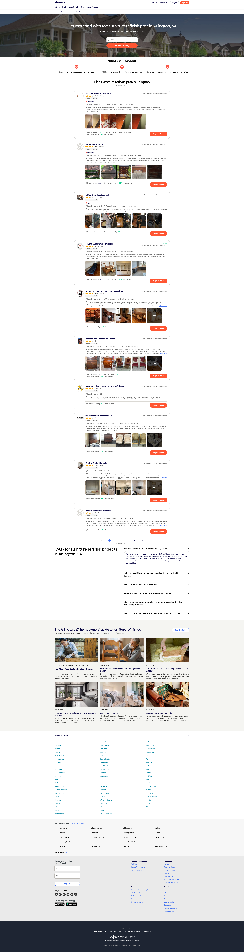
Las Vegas (104, 776)
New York (103, 783)
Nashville (149, 762)
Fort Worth (150, 776)
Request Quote (158, 134)
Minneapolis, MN (97, 837)
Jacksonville (59, 793)
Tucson (57, 749)
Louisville (103, 742)
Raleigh (103, 797)
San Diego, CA (64, 846)
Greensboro (104, 793)
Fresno (57, 752)
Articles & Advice (92, 7)
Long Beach (59, 756)
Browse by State (78, 824)
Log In (174, 3)
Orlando (58, 800)
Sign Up (185, 3)
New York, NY (160, 837)
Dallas (148, 769)
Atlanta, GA (63, 828)
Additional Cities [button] (60, 852)
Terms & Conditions (133, 940)
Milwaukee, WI (64, 837)
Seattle (148, 800)
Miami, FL (158, 833)
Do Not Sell (123, 936)
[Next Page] (142, 540)
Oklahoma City (106, 814)
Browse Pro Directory (138, 867)
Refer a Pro (167, 873)
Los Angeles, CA (129, 833)
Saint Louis (104, 773)
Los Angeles (59, 759)
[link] (122, 96)
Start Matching (122, 45)
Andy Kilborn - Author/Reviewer (67, 665)
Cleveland (104, 807)
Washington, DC (161, 846)
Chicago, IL (127, 828)
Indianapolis (59, 814)
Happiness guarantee (171, 908)
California (116, 936)
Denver (57, 780)
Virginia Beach (151, 797)
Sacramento (59, 766)
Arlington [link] (68, 12)
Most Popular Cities (62, 824)
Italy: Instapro (122, 931)
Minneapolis (104, 762)
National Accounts (137, 902)
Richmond (149, 793)
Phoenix (58, 745)
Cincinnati (104, 803)
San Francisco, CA (98, 846)
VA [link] (61, 12)
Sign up (67, 884)
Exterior (64, 7)
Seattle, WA (127, 846)
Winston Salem (106, 800)
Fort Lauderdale (61, 790)
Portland (149, 742)
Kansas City (104, 769)
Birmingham (59, 742)
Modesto (58, 762)
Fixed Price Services (137, 870)
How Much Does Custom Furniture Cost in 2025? (73, 670)
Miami (57, 797)
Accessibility (131, 937)
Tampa (57, 803)
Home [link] (57, 12)
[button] (92, 121)
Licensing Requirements (172, 882)
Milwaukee (150, 807)
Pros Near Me (168, 876)
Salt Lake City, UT (129, 842)
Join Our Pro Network (138, 893)
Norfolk (148, 790)
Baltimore (104, 749)
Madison (149, 803)
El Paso (148, 773)
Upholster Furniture (109, 713)
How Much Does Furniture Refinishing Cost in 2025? (120, 670)
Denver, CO (63, 833)
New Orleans (105, 745)
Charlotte (104, 790)
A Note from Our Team (171, 879)
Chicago (58, 810)
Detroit (103, 756)
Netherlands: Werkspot (134, 931)
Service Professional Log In (139, 890)
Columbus (104, 810)
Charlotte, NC (96, 828)
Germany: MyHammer (110, 931)
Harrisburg (150, 745)
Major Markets (62, 735)
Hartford (58, 783)
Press (166, 899)
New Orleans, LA (129, 837)
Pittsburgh (150, 752)
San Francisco (60, 773)
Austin (148, 766)
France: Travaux (97, 931)
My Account (168, 864)
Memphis (149, 759)
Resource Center (169, 870)
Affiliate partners (169, 911)
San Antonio (150, 783)
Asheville (103, 786)
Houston (149, 780)
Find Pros (134, 864)
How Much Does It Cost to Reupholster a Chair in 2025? (167, 670)
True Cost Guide (169, 867)
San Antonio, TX (161, 842)
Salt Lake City (151, 786)
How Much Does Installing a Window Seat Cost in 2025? (76, 714)
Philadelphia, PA (65, 842)
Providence (150, 756)
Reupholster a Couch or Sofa (159, 713)
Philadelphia (150, 749)
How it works (168, 890)
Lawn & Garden (74, 7)
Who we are (168, 893)
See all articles (180, 630)
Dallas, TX (159, 828)
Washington (59, 786)
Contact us (167, 905)
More (83, 7)
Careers (166, 896)
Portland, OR (96, 842)
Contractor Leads (137, 899)
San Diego (58, 769)
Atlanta (57, 807)
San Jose (58, 776)
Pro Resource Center (138, 896)
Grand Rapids (105, 759)
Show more (163, 306)
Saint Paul (104, 766)
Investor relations (169, 902)
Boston (103, 752)
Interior (57, 7)
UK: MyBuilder (147, 931)
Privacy (111, 936)
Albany (102, 780)
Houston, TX (95, 833)
